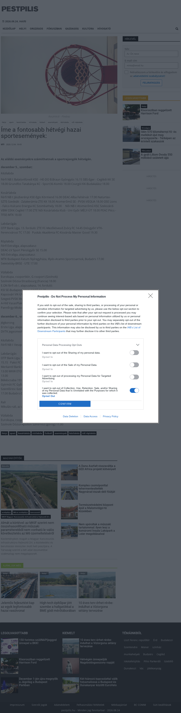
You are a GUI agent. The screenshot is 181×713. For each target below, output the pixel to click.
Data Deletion (70, 416)
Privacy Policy (110, 416)
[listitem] (90, 345)
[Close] (151, 296)
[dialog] (90, 356)
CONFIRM (65, 404)
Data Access (90, 416)
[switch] (134, 352)
